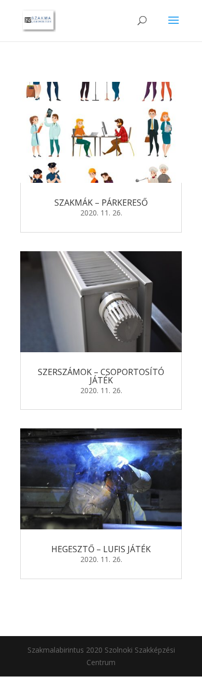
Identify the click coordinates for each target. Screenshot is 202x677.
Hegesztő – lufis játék (101, 549)
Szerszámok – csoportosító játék (101, 376)
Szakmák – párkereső (101, 202)
